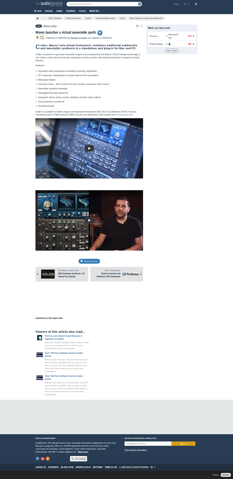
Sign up (183, 444)
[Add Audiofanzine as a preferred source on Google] (78, 458)
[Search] (139, 4)
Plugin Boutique (156, 44)
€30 (189, 36)
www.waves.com (124, 115)
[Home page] (38, 18)
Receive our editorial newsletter (140, 438)
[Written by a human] (40, 37)
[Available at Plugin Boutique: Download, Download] (173, 44)
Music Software (55, 18)
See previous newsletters (136, 450)
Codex (122, 18)
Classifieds (70, 10)
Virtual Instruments (73, 18)
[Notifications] (196, 4)
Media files (94, 10)
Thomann (153, 36)
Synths (88, 18)
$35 (189, 44)
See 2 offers (172, 51)
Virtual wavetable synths (105, 18)
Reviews (49, 10)
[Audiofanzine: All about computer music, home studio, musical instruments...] (48, 4)
